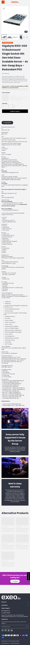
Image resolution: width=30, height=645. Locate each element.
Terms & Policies (5, 643)
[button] (4, 8)
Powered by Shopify (14, 641)
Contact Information (14, 643)
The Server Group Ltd (7, 42)
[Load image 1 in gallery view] (4, 37)
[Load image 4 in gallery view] (20, 37)
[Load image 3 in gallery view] (15, 37)
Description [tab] (8, 122)
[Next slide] (26, 37)
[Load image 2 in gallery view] (9, 37)
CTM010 (14, 263)
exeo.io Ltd (7, 641)
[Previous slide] (23, 37)
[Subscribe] (26, 626)
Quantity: (4, 103)
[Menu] (3, 2)
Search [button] (16, 581)
